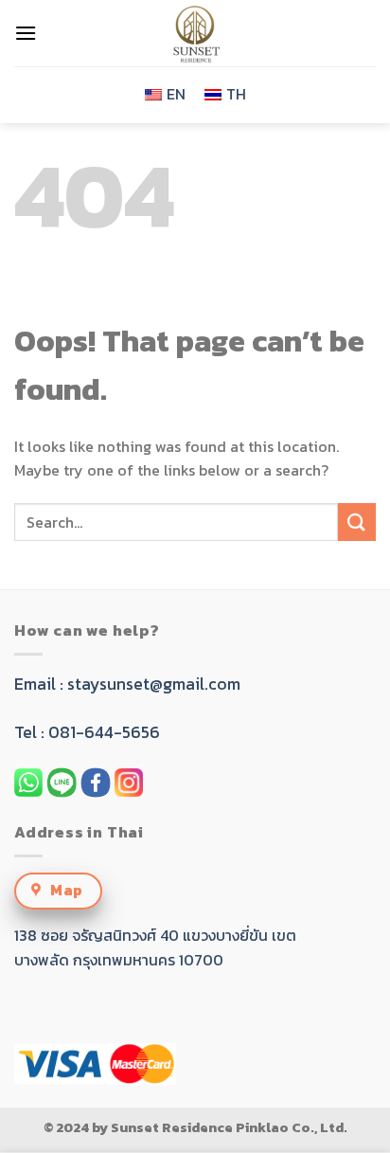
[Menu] (25, 32)
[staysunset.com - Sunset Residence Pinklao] (195, 33)
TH (236, 93)
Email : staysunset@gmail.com (127, 684)
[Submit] (357, 521)
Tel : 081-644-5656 (87, 732)
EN (176, 93)
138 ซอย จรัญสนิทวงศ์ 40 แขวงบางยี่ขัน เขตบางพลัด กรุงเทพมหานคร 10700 (155, 947)
